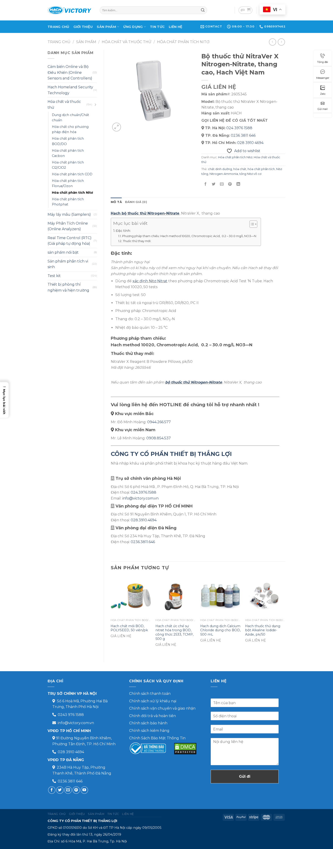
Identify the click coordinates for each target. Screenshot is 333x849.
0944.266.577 (159, 422)
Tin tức (157, 27)
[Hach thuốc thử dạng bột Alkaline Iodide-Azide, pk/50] (265, 596)
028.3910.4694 (144, 520)
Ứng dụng (133, 27)
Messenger (322, 77)
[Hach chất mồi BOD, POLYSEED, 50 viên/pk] (131, 596)
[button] (4, 400)
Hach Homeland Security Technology (70, 90)
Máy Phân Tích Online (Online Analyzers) (68, 226)
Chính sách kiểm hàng (149, 730)
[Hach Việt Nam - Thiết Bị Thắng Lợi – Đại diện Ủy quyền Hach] (70, 10)
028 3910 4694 (250, 143)
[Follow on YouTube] (84, 790)
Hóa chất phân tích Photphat (68, 201)
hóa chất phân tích (261, 169)
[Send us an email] (68, 790)
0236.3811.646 (143, 542)
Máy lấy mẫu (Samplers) (69, 214)
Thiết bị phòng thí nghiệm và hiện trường (68, 287)
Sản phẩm (106, 27)
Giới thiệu (83, 27)
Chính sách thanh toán (150, 693)
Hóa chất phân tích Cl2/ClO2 (68, 165)
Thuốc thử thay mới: (137, 241)
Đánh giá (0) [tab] (136, 202)
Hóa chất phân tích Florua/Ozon (68, 183)
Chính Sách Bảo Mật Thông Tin (157, 738)
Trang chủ (58, 27)
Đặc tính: (123, 231)
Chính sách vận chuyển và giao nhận (162, 708)
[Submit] (203, 10)
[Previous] (111, 615)
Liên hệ (175, 27)
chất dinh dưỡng (220, 169)
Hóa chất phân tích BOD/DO (68, 141)
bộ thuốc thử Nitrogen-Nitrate (193, 382)
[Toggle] (95, 104)
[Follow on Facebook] (52, 790)
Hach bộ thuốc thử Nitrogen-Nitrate (145, 213)
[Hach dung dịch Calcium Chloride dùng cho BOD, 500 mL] (220, 596)
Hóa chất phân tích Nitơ (183, 42)
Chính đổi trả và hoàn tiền (152, 716)
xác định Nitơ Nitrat (150, 281)
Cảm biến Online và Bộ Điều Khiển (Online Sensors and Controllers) (70, 72)
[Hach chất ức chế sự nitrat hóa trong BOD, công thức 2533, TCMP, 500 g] (175, 596)
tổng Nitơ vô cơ (250, 174)
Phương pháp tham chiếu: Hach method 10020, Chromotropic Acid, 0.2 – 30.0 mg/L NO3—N (189, 236)
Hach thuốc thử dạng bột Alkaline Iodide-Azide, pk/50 (262, 630)
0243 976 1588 (71, 715)
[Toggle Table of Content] (251, 224)
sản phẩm (86, 42)
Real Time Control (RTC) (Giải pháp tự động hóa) (70, 241)
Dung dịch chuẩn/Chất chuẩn (70, 117)
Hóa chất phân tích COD (72, 174)
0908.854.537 (158, 438)
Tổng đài (322, 62)
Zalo (322, 93)
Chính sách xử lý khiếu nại (152, 701)
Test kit (54, 276)
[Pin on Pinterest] (230, 184)
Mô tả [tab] (116, 202)
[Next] (285, 615)
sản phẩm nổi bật (63, 252)
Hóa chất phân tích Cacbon (68, 153)
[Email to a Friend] (222, 184)
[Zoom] (116, 127)
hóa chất (239, 169)
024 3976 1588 (239, 128)
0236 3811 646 (243, 135)
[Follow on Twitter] (60, 790)
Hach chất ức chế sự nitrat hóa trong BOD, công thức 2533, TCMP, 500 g (174, 632)
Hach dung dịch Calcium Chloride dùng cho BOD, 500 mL (220, 630)
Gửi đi (244, 776)
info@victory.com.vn (140, 498)
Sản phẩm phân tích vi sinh (68, 264)
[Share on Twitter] (213, 184)
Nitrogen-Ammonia (224, 174)
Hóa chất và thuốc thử (126, 42)
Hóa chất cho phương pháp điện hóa (70, 129)
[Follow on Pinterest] (76, 790)
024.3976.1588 (143, 492)
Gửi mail (323, 109)
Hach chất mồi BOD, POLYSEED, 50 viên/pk (129, 628)
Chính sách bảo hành (148, 723)
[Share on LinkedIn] (238, 184)
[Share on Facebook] (205, 184)
